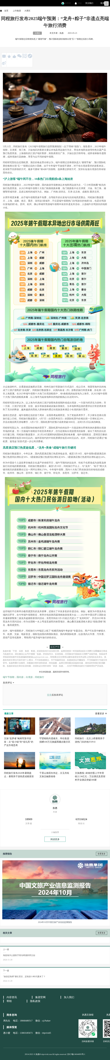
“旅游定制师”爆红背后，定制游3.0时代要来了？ (24, 976)
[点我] (106, 3)
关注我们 (89, 3)
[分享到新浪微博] (4, 63)
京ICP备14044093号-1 (76, 1054)
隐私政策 (35, 1001)
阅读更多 (55, 839)
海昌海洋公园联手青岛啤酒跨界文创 (19, 955)
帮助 (9, 1001)
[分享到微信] (19, 56)
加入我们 (69, 997)
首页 (6, 11)
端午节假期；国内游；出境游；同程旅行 (23, 677)
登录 (49, 695)
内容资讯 (12, 997)
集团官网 (40, 997)
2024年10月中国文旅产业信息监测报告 (55, 922)
